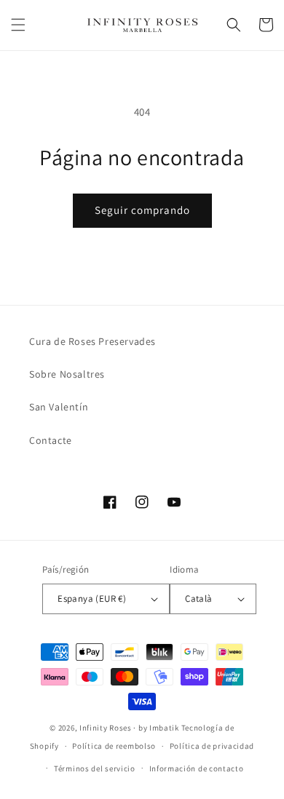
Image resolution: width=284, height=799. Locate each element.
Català (198, 598)
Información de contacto (196, 768)
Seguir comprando (142, 210)
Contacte (50, 440)
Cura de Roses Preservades (92, 341)
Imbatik (164, 728)
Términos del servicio (94, 768)
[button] (18, 25)
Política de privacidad (212, 746)
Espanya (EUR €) (92, 598)
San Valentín (58, 406)
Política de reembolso (114, 746)
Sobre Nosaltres (67, 374)
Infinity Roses (105, 728)
